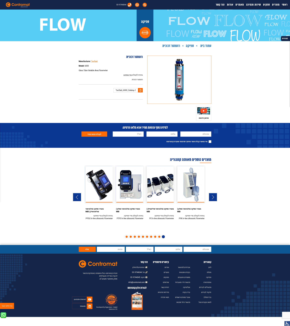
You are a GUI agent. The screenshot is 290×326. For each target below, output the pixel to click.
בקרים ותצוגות (184, 272)
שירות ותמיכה (253, 4)
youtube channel (80, 299)
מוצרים (276, 4)
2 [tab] (159, 237)
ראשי (285, 4)
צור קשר (220, 4)
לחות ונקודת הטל (205, 302)
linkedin (83, 306)
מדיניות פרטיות (163, 292)
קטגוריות (207, 262)
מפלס (209, 272)
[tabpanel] (191, 193)
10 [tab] (127, 237)
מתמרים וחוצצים (184, 277)
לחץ (209, 267)
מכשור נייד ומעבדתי (182, 282)
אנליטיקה (186, 287)
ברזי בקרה (186, 292)
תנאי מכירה (165, 297)
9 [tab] (131, 237)
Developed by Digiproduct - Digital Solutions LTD (106, 308)
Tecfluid (94, 61)
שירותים (166, 282)
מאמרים (240, 4)
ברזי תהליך (207, 297)
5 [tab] (147, 237)
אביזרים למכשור (184, 267)
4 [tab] (151, 237)
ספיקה (190, 46)
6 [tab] (143, 237)
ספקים (266, 4)
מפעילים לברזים (205, 287)
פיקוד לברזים (206, 292)
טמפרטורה (207, 282)
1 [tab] (163, 237)
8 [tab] (135, 237)
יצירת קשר (165, 287)
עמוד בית (205, 46)
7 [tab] (139, 237)
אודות (230, 4)
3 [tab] (155, 237)
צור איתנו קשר (7, 306)
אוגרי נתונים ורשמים (182, 297)
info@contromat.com (136, 282)
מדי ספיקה (127, 75)
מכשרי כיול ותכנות (183, 302)
